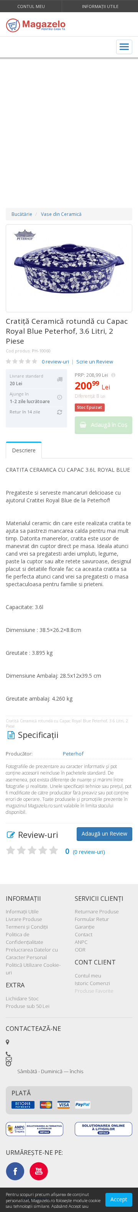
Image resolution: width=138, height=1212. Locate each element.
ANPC (81, 942)
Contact (83, 934)
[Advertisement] (69, 125)
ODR (80, 949)
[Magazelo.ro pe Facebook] (15, 1170)
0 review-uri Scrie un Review (77, 361)
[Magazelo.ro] (37, 25)
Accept (118, 1199)
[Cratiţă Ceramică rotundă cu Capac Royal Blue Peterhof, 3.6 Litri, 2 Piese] (69, 268)
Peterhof (73, 753)
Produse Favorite (94, 990)
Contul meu (31, 6)
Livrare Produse (24, 919)
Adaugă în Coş (106, 424)
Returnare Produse (97, 911)
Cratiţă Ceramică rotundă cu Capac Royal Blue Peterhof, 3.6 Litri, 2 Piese (67, 331)
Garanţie (85, 926)
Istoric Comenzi (92, 983)
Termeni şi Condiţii (27, 926)
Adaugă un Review (104, 833)
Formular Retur (92, 919)
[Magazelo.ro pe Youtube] (39, 1170)
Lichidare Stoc (22, 998)
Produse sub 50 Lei (27, 1006)
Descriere (24, 450)
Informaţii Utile (100, 6)
